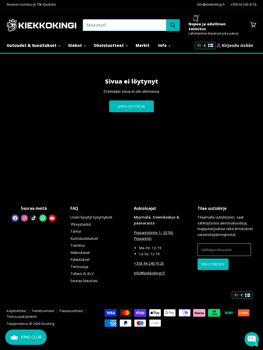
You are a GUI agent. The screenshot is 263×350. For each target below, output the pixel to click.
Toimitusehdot (43, 310)
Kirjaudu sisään (237, 45)
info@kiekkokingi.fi (210, 5)
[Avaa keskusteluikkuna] (252, 339)
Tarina (75, 231)
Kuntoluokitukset (84, 238)
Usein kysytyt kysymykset (91, 217)
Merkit (142, 45)
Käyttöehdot (16, 310)
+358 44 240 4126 (243, 5)
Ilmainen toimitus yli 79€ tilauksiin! (31, 5)
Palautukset (80, 259)
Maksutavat (80, 252)
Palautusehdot (71, 310)
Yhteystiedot (80, 224)
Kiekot (75, 45)
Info (163, 45)
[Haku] (173, 25)
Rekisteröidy (213, 264)
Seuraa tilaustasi (84, 280)
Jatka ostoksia (131, 106)
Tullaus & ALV (81, 273)
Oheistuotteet (109, 45)
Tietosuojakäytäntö (22, 316)
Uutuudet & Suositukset (32, 45)
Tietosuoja (79, 266)
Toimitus (77, 245)
